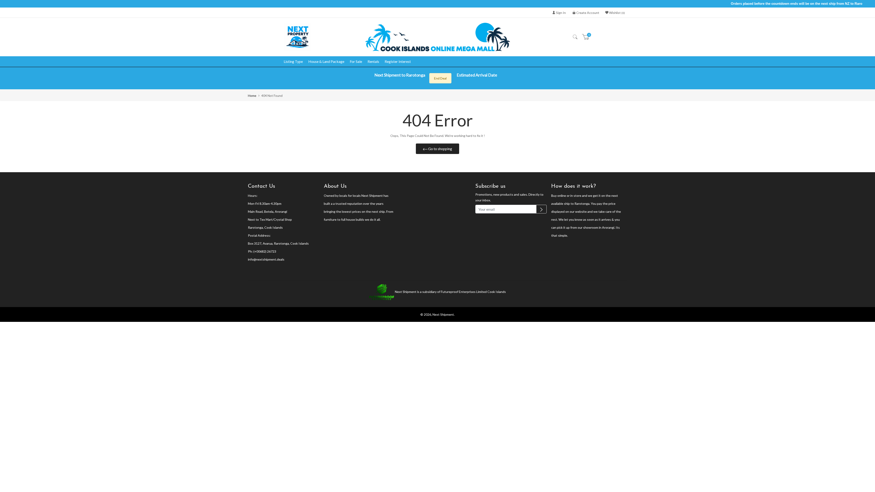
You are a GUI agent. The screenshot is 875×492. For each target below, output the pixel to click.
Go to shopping (439, 148)
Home (252, 95)
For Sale (356, 61)
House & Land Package (326, 61)
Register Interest (398, 61)
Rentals (373, 61)
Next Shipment (443, 314)
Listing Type (293, 61)
